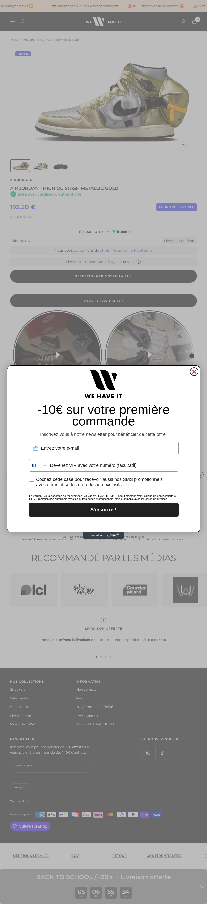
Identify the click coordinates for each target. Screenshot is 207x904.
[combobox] (38, 465)
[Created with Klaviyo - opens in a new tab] (103, 535)
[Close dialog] (194, 372)
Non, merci (103, 523)
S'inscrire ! (103, 509)
